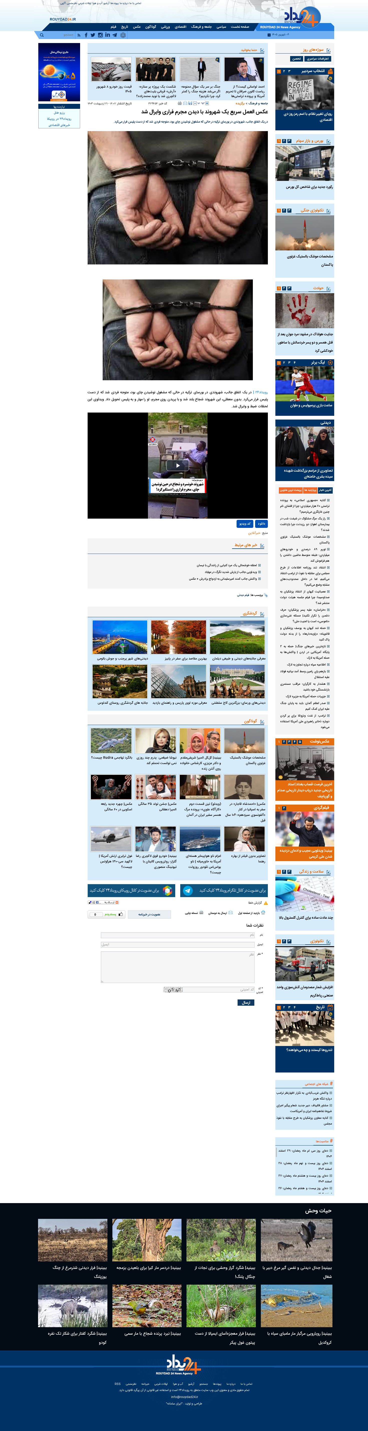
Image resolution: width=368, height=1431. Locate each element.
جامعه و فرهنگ (258, 103)
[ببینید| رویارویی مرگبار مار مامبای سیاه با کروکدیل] (297, 1306)
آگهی (63, 4)
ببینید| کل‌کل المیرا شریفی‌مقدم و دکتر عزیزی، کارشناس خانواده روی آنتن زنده (200, 763)
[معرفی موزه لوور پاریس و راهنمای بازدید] (178, 681)
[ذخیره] (190, 103)
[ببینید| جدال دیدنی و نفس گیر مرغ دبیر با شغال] (297, 1240)
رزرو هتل (59, 113)
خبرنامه (145, 1384)
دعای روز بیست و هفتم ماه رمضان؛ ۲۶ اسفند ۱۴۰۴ (305, 1191)
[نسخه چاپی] (180, 103)
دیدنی (325, 423)
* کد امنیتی (259, 990)
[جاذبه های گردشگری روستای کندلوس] (120, 681)
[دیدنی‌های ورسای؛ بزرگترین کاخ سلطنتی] (237, 681)
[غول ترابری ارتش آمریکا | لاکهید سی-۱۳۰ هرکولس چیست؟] (111, 839)
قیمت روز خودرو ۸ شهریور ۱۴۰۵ (114, 89)
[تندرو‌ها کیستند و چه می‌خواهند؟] (304, 1028)
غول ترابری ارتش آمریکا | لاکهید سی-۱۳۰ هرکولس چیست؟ (115, 861)
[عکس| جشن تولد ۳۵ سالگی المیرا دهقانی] (156, 787)
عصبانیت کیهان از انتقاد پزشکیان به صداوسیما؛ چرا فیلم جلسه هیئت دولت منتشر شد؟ (304, 597)
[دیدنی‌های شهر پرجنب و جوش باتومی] (120, 637)
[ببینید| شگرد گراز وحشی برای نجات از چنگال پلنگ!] (221, 1240)
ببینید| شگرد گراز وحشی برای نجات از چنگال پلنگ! (225, 1272)
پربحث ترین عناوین (290, 490)
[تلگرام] (224, 890)
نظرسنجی (72, 4)
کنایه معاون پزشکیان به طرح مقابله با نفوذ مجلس (304, 1121)
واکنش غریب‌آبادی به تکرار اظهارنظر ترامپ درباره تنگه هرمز (304, 1096)
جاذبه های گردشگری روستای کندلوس (123, 703)
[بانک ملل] (59, 72)
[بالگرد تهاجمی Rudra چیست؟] (111, 741)
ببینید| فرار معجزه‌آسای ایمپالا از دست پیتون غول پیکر (225, 1338)
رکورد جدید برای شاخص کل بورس (309, 187)
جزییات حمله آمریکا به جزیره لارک (306, 696)
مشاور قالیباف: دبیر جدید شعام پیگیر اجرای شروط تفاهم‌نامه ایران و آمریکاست (304, 1108)
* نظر (260, 954)
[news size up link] (207, 103)
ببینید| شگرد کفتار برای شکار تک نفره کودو (77, 1338)
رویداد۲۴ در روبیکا (59, 119)
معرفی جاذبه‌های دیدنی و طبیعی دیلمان (238, 658)
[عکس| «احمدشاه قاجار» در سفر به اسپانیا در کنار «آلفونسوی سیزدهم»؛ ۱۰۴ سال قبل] (245, 787)
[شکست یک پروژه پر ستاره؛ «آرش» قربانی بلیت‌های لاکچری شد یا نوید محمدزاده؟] (155, 69)
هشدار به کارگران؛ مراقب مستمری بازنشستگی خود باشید (304, 686)
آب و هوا (97, 4)
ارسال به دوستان (217, 913)
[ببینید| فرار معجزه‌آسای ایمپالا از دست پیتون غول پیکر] (221, 1306)
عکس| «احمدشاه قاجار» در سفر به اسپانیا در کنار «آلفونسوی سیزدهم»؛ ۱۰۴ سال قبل (245, 812)
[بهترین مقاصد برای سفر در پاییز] (178, 637)
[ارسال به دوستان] (185, 103)
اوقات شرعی (84, 4)
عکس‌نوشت (319, 741)
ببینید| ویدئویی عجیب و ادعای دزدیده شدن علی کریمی (306, 854)
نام (261, 935)
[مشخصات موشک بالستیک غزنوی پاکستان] (245, 741)
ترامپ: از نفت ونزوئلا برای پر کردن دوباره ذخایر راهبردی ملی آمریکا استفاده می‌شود (304, 721)
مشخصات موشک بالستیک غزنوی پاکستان (247, 760)
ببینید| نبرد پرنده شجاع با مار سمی (152, 1333)
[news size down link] (195, 103)
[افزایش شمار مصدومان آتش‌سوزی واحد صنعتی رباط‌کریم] (304, 963)
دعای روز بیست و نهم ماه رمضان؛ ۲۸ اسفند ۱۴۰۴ (305, 1166)
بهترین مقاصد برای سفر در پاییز (186, 658)
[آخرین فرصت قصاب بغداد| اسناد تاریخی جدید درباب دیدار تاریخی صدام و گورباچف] (304, 762)
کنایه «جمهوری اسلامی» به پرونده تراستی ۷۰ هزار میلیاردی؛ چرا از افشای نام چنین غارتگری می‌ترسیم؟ (304, 506)
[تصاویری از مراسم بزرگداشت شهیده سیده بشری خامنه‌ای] (304, 447)
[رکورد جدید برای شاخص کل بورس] (304, 163)
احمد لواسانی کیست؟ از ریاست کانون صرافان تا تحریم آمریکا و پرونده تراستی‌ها (245, 92)
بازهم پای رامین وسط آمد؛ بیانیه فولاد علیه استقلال (304, 674)
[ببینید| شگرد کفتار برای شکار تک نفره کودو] (72, 1306)
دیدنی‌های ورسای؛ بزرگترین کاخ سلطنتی (238, 703)
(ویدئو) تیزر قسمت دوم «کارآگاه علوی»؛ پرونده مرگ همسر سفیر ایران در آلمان (202, 809)
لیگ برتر (318, 362)
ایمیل (260, 944)
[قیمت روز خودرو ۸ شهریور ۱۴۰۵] (111, 69)
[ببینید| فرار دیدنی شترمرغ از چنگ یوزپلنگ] (72, 1240)
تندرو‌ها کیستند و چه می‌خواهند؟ (309, 1050)
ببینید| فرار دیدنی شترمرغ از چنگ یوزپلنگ (80, 1272)
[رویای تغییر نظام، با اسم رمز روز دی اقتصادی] (304, 92)
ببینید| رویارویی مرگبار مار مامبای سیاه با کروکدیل (299, 1338)
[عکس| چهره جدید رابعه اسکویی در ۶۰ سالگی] (111, 787)
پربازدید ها (310, 490)
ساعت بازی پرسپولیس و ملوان (311, 406)
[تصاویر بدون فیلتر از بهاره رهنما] (245, 839)
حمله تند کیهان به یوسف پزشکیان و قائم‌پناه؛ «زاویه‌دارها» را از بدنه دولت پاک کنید (304, 634)
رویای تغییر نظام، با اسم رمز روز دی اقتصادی (308, 117)
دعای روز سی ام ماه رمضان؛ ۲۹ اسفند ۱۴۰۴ (305, 1153)
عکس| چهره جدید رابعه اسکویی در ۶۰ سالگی (116, 806)
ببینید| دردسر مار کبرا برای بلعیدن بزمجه (148, 1268)
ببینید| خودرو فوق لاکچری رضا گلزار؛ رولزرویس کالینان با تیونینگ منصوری (156, 861)
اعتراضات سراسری (318, 58)
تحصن (297, 58)
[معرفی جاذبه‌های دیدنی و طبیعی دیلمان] (237, 637)
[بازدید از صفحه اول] (263, 912)
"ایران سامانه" (174, 1403)
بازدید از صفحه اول (249, 913)
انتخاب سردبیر (313, 71)
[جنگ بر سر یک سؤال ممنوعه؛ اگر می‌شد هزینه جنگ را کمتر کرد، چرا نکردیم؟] (199, 69)
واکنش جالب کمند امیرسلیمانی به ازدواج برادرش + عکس (223, 578)
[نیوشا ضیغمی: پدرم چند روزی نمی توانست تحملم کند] (156, 741)
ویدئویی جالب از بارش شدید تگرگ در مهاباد (231, 572)
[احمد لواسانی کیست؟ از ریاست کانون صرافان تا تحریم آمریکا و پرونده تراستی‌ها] (244, 69)
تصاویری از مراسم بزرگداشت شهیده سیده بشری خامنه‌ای (308, 474)
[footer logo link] (179, 1367)
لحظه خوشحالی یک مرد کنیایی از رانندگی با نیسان (227, 565)
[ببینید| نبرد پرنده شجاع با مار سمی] (147, 1306)
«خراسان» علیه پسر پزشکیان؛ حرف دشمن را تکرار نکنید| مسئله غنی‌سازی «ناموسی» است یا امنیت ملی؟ (304, 615)
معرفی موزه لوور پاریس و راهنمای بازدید (179, 703)
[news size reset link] (201, 103)
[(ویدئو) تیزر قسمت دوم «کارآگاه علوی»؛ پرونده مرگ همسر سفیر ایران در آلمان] (200, 787)
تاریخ (320, 1007)
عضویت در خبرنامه (149, 914)
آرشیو (106, 4)
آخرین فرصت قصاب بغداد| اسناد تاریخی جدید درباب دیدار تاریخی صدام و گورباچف (304, 791)
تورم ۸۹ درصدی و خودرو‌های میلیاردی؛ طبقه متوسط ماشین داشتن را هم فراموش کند (304, 555)
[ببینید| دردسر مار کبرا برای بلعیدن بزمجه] (147, 1240)
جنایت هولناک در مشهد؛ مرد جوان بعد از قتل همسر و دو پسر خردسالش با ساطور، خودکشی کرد (305, 342)
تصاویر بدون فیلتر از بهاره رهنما (248, 858)
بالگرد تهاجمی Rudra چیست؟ (111, 758)
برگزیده (240, 103)
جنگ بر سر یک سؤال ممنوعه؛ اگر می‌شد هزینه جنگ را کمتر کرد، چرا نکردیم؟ (200, 92)
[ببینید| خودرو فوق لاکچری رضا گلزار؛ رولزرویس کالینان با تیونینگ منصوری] (156, 839)
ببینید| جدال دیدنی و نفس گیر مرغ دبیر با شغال (297, 1272)
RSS (118, 1384)
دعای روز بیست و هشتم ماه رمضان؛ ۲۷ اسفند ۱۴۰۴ (305, 1178)
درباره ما (124, 4)
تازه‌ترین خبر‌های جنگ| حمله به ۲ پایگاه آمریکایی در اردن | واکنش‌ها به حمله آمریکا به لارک (304, 652)
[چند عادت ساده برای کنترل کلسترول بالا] (304, 894)
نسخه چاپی (191, 913)
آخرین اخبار (325, 490)
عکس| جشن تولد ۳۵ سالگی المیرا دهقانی (157, 806)
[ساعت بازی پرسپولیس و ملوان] (304, 383)
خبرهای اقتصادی (59, 125)
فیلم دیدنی (243, 595)
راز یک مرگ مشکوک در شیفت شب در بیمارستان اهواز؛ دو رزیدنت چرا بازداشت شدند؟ (304, 524)
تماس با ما (135, 4)
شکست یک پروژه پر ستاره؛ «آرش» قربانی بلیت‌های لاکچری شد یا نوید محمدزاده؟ (156, 92)
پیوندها (114, 4)
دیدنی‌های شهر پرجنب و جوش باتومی (122, 658)
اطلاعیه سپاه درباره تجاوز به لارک (306, 664)
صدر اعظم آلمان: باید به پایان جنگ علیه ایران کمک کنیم (304, 706)
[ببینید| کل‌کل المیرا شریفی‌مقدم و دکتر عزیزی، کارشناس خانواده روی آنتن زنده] (200, 741)
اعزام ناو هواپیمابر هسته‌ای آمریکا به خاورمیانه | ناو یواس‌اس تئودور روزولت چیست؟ (203, 864)
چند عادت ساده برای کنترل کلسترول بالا (306, 918)
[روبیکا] (131, 890)
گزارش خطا (255, 902)
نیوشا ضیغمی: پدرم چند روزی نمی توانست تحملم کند (156, 760)
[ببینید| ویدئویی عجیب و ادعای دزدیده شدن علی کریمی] (304, 829)
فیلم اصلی (250, 538)
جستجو (204, 1384)
